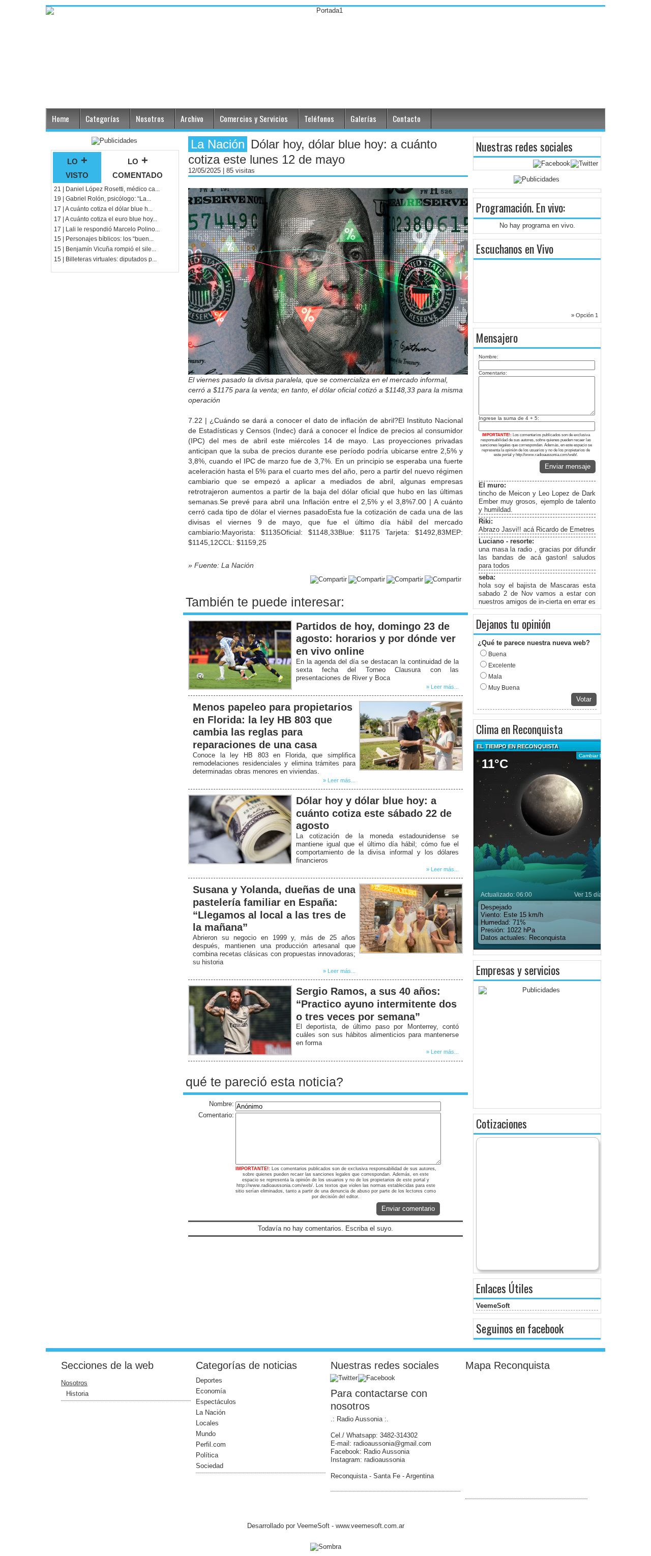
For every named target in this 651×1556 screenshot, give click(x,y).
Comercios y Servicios (254, 118)
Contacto (407, 118)
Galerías (363, 118)
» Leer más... (442, 687)
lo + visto (77, 167)
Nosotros (150, 118)
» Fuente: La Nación (221, 565)
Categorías (102, 118)
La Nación (210, 1412)
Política (207, 1455)
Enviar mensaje (567, 466)
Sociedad (209, 1466)
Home (60, 118)
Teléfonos (319, 118)
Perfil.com (211, 1444)
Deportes (209, 1380)
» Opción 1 (584, 315)
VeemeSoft (493, 1305)
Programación (503, 207)
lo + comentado (137, 167)
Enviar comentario (408, 1208)
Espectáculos (216, 1402)
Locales (207, 1423)
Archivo (192, 118)
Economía (211, 1391)
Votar (583, 699)
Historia (77, 1393)
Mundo (206, 1434)
